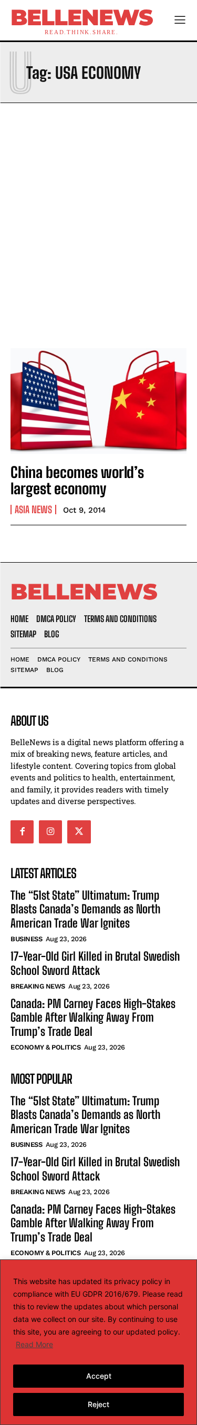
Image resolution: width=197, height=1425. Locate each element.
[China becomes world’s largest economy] (98, 401)
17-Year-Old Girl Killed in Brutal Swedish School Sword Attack (95, 963)
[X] (78, 831)
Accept (98, 1375)
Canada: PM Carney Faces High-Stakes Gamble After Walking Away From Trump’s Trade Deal (93, 1017)
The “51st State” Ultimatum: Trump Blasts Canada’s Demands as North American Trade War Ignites (85, 909)
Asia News (33, 509)
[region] (98, 1342)
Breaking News (38, 986)
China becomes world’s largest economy (77, 480)
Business (26, 939)
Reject (98, 1404)
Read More (34, 1344)
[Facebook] (22, 831)
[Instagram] (50, 831)
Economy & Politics (45, 1047)
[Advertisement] (98, 222)
